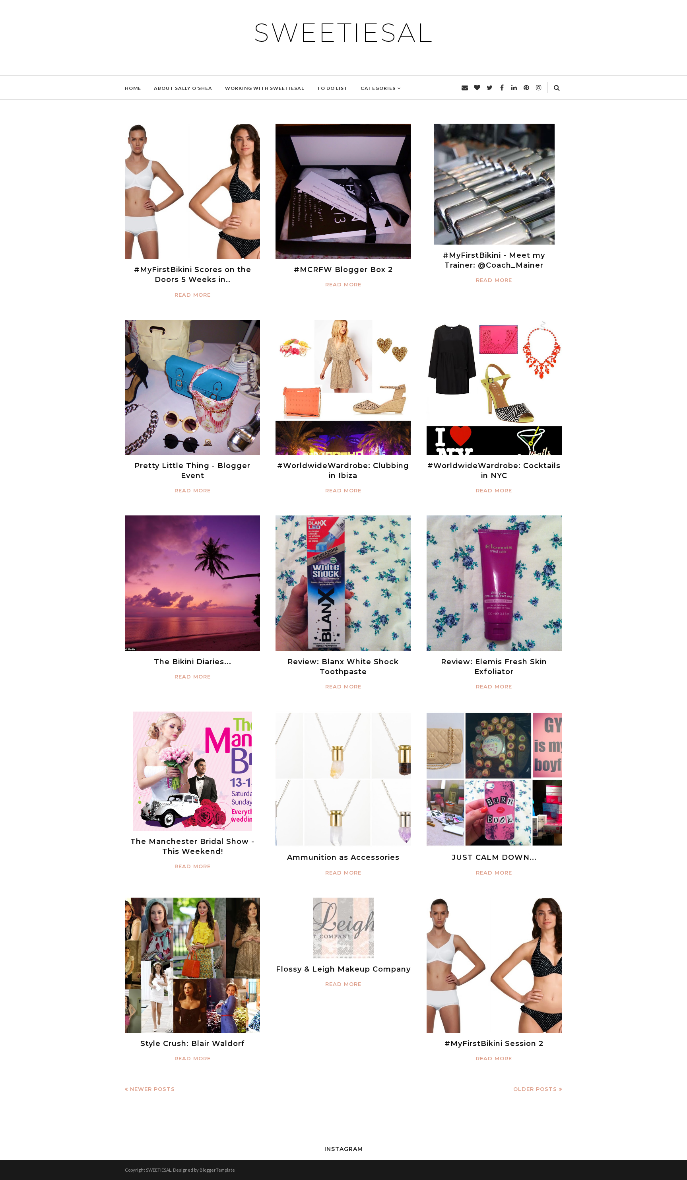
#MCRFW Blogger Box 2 (343, 269)
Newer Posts (152, 1089)
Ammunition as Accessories (343, 857)
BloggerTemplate (217, 1169)
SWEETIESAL (343, 32)
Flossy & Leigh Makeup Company (343, 969)
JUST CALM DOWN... (494, 857)
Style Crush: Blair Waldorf (192, 1043)
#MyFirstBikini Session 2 (493, 1043)
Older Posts (535, 1089)
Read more (193, 295)
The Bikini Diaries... (192, 661)
